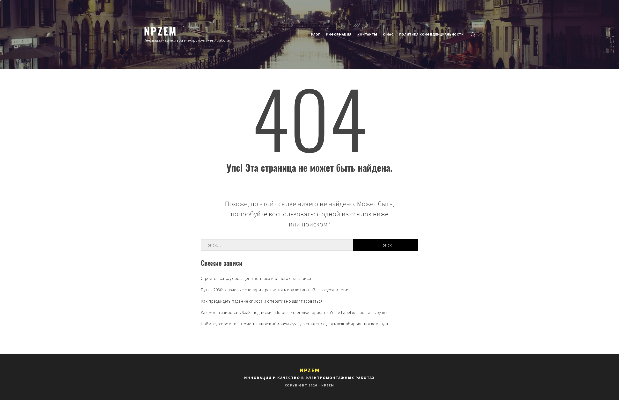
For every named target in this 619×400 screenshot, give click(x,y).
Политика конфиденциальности (431, 34)
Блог (315, 34)
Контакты (367, 34)
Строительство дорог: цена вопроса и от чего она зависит (257, 278)
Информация (339, 34)
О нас (388, 34)
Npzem (160, 30)
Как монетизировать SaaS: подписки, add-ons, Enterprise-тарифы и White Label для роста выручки (294, 312)
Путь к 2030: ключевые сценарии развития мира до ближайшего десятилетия (275, 289)
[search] (473, 34)
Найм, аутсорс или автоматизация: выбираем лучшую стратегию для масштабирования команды (294, 324)
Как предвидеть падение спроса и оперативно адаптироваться (262, 301)
